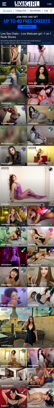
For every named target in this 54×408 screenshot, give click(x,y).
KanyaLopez (6, 63)
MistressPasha (34, 63)
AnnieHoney (6, 103)
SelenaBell (5, 204)
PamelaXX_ (32, 285)
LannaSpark (5, 224)
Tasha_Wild (32, 83)
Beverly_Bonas (34, 144)
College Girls (21, 11)
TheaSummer (6, 164)
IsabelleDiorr (6, 345)
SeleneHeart (6, 265)
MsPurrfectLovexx (8, 144)
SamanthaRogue (34, 224)
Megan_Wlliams (7, 305)
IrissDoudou (33, 123)
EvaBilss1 (5, 406)
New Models (35, 11)
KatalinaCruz (6, 244)
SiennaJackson (34, 386)
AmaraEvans (6, 366)
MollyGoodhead (34, 265)
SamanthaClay (33, 406)
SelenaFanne (33, 366)
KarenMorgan (6, 83)
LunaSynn (32, 244)
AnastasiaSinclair (8, 123)
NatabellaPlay (6, 285)
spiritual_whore (7, 386)
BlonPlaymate (33, 164)
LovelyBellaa (33, 305)
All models (7, 11)
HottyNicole (33, 103)
